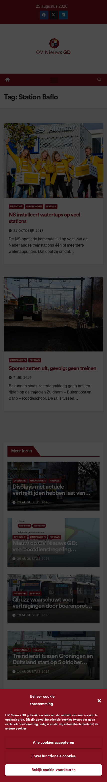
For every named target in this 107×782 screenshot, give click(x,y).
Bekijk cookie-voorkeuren (54, 770)
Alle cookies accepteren (53, 742)
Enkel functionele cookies (53, 756)
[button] (99, 700)
